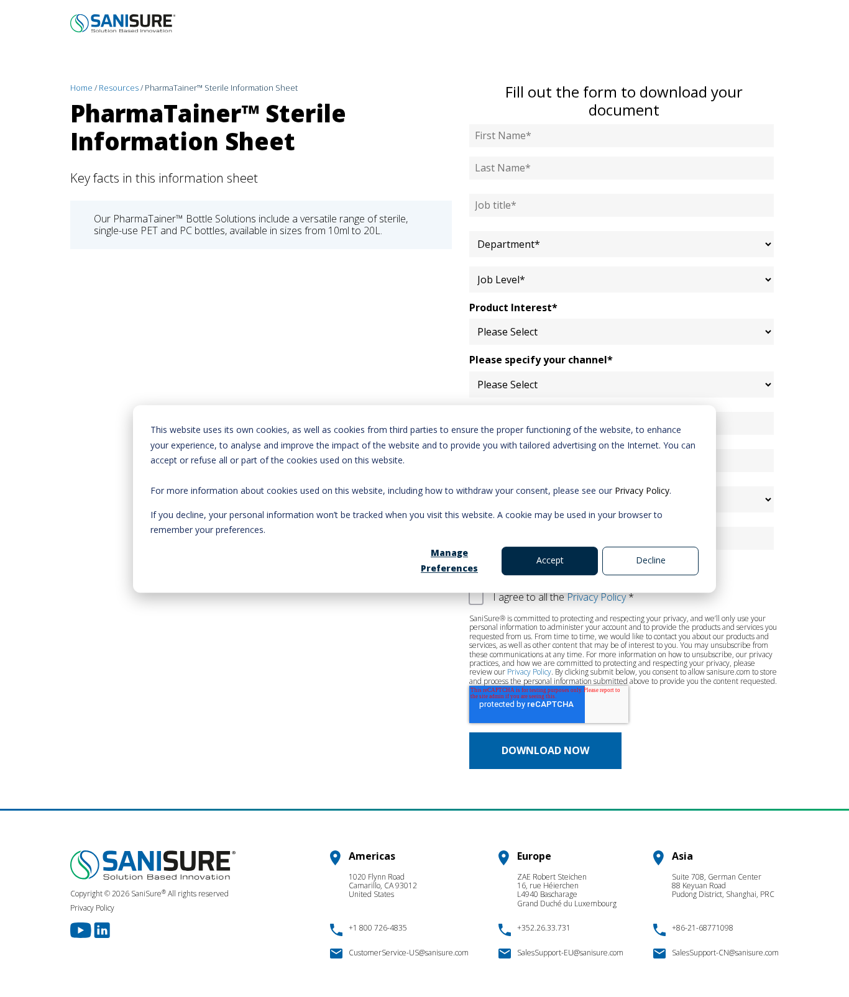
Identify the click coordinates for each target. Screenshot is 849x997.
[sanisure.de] (123, 23)
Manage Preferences (449, 560)
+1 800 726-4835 (378, 927)
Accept (550, 560)
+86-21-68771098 (702, 927)
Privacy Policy (642, 490)
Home (81, 87)
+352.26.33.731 (544, 927)
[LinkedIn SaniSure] (102, 929)
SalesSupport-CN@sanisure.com (725, 952)
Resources (119, 87)
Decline (651, 560)
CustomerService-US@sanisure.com (409, 952)
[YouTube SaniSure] (82, 929)
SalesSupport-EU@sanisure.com (570, 952)
